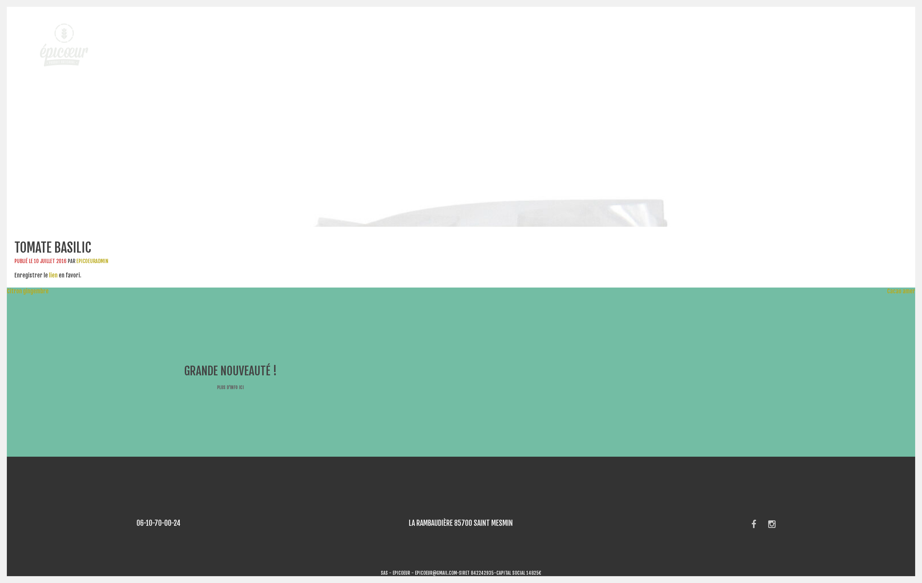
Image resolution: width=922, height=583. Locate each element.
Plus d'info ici (230, 387)
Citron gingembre (24, 291)
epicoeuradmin (92, 261)
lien (53, 275)
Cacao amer (904, 291)
